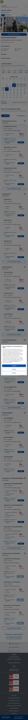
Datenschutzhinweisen (14, 361)
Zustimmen (14, 365)
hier (10, 362)
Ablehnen (14, 372)
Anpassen (14, 369)
